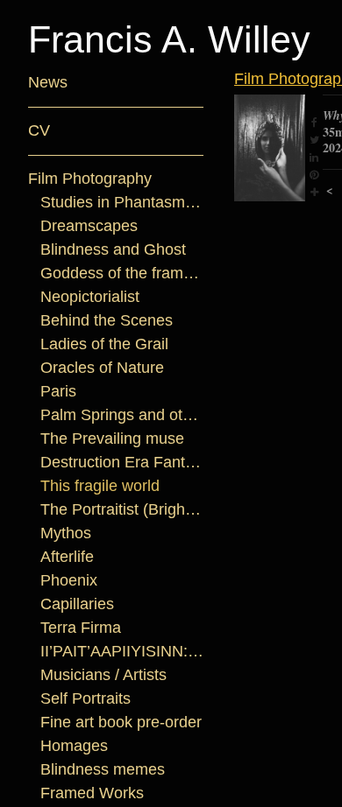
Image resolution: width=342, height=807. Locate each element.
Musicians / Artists (103, 675)
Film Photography (90, 178)
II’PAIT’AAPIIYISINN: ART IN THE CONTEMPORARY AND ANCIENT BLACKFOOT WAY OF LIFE (122, 651)
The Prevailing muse (112, 438)
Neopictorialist (89, 296)
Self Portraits (85, 698)
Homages (74, 745)
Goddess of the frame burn (122, 273)
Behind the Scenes (106, 320)
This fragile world (100, 486)
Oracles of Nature (102, 367)
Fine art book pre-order (121, 722)
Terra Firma (80, 627)
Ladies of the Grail (104, 344)
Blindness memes (102, 769)
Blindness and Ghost (113, 249)
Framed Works (92, 793)
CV (39, 130)
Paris (58, 391)
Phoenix (68, 580)
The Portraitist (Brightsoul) (122, 509)
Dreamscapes (89, 226)
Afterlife (67, 556)
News (48, 82)
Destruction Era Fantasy (122, 462)
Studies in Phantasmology (122, 202)
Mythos (65, 533)
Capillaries (77, 604)
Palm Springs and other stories (122, 415)
